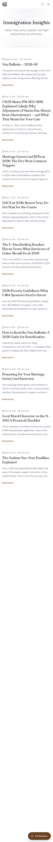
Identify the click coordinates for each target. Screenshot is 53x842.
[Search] (42, 4)
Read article (8, 85)
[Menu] (48, 4)
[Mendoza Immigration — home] (4, 4)
